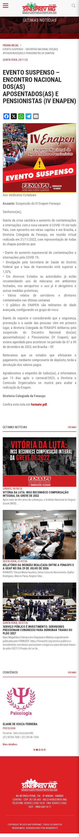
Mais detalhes (10, 744)
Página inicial (11, 45)
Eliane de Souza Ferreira (20, 724)
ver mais (72, 427)
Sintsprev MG (39, 8)
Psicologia (9, 728)
